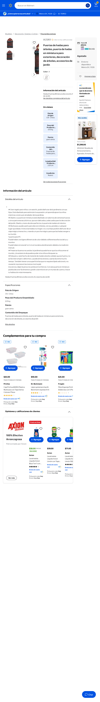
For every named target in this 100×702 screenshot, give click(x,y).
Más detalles (10, 324)
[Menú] (4, 5)
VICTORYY (47, 39)
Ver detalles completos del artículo (56, 98)
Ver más (92, 49)
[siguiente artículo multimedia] (34, 74)
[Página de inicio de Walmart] (10, 5)
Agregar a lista (90, 76)
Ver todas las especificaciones (54, 182)
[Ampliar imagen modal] (34, 48)
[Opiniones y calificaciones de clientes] (69, 411)
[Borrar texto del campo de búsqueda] (84, 5)
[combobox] (53, 5)
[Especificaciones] (69, 285)
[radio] (46, 79)
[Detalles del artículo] (69, 199)
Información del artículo (17, 190)
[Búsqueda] (88, 5)
